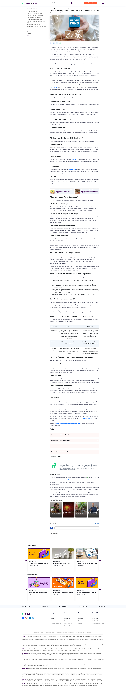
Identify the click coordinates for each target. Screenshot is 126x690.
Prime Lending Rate (78, 645)
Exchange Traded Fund (27, 650)
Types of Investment (80, 674)
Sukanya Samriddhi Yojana (52, 673)
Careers (52, 618)
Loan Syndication (86, 644)
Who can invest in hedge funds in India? (60, 440)
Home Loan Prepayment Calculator (34, 641)
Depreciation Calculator (48, 641)
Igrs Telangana (42, 653)
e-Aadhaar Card (98, 680)
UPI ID (96, 664)
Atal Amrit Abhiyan (92, 659)
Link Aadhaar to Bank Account (74, 680)
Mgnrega (30, 673)
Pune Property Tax (63, 654)
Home (51, 8)
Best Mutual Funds (89, 648)
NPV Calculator (90, 639)
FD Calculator (52, 638)
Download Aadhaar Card (46, 679)
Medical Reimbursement (60, 659)
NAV (79, 173)
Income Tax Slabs (57, 668)
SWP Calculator (98, 636)
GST (34, 668)
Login (97, 523)
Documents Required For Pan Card (72, 683)
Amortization (30, 654)
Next (97, 509)
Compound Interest (26, 665)
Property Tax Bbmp (74, 653)
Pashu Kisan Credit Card (67, 645)
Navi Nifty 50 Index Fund (70, 479)
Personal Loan (25, 606)
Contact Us (53, 620)
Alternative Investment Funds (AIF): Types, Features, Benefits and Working (64, 191)
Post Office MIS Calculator (47, 636)
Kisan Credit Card (44, 665)
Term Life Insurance (51, 658)
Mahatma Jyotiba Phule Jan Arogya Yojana (45, 659)
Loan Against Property (38, 654)
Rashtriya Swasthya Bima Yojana (68, 674)
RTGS (86, 664)
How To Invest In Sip (71, 648)
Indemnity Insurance (51, 661)
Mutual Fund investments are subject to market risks (68, 423)
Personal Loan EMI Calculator (34, 636)
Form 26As (91, 668)
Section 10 (29, 670)
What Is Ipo (31, 648)
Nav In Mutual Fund (80, 648)
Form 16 (63, 668)
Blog (54, 8)
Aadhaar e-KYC (64, 680)
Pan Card (36, 683)
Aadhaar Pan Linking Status (75, 679)
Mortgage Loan (55, 654)
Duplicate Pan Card (61, 683)
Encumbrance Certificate (64, 653)
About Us (53, 616)
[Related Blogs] (39, 553)
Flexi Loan (39, 644)
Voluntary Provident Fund (90, 674)
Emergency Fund (36, 645)
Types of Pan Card (74, 685)
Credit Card (39, 664)
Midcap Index (44, 650)
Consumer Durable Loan (58, 644)
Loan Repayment (78, 644)
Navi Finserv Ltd (95, 620)
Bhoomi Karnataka (88, 653)
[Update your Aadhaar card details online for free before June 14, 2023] (56, 510)
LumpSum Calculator (66, 638)
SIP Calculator (69, 636)
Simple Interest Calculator (27, 639)
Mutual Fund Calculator (27, 638)
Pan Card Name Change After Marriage (43, 685)
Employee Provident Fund (40, 673)
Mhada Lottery (95, 653)
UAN (33, 673)
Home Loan (44, 606)
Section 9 (68, 668)
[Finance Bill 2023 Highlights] (68, 510)
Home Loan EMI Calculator (59, 636)
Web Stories (80, 618)
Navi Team (61, 462)
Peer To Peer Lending (94, 644)
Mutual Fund (67, 625)
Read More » (32, 570)
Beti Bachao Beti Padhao (87, 673)
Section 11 (24, 670)
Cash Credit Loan (28, 645)
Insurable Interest (93, 658)
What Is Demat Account (39, 648)
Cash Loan (66, 616)
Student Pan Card (93, 685)
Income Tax (30, 668)
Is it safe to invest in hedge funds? (59, 446)
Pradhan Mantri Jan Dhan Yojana (43, 674)
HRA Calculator (60, 639)
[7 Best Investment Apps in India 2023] (93, 510)
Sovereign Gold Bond (49, 648)
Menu (103, 3)
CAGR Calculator (75, 639)
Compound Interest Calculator (40, 639)
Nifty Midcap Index (52, 650)
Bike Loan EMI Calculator (96, 638)
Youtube (80, 623)
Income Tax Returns (49, 668)
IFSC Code (34, 664)
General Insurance (61, 658)
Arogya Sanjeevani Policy (82, 659)
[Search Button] (71, 3)
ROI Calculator (97, 639)
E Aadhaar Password (85, 679)
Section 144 (34, 670)
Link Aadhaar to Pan (65, 685)
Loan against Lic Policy (69, 644)
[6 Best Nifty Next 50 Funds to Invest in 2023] (81, 510)
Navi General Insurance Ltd (98, 623)
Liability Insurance (60, 661)
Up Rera (77, 654)
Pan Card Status (30, 683)
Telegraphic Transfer (56, 664)
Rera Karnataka (71, 654)
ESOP (26, 674)
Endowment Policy (84, 658)
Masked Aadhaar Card (35, 680)
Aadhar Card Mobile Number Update (60, 679)
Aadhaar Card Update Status (54, 680)
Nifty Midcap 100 (67, 650)
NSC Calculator (67, 639)
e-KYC (50, 664)
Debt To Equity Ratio (35, 665)
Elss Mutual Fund (97, 648)
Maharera (81, 653)
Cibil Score (29, 664)
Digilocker (38, 679)
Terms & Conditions (96, 618)
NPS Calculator (90, 636)
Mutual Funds (59, 8)
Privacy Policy (95, 616)
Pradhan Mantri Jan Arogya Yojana (72, 658)
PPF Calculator (45, 638)
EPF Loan (52, 645)
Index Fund (63, 648)
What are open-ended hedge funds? (60, 435)
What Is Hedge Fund (36, 650)
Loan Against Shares (45, 645)
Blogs (35, 3)
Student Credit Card (65, 664)
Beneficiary (73, 664)
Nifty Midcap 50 (60, 650)
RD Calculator (58, 638)
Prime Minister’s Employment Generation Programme (69, 673)
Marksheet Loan (58, 645)
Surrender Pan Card (56, 685)
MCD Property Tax (48, 654)
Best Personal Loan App (47, 644)
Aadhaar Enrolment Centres (88, 680)
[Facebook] (23, 618)
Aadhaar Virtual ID (26, 680)
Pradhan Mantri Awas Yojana (52, 653)
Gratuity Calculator (52, 639)
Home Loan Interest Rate (33, 653)
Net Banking (45, 664)
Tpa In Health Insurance (71, 659)
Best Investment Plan (55, 674)
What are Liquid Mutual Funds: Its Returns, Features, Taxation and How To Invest (89, 191)
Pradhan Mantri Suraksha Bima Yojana (39, 658)
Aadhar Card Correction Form (97, 679)
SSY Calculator (76, 636)
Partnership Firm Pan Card (84, 685)
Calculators (101, 606)
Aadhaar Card (33, 679)
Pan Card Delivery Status (29, 685)
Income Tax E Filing (40, 668)
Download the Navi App (88, 418)
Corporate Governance (56, 623)
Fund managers (53, 87)
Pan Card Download (43, 683)
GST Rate (45, 670)
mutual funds (74, 159)
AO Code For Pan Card (85, 683)
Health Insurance (63, 606)
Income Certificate (75, 668)
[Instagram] (26, 618)
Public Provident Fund (84, 668)
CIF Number (100, 664)
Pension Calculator (37, 638)
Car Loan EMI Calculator (84, 638)
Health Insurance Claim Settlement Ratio (37, 661)
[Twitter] (33, 618)
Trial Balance (91, 664)
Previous (51, 509)
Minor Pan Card (93, 683)
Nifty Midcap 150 (75, 650)
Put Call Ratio (58, 648)
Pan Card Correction (51, 683)
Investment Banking (80, 664)
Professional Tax (98, 668)
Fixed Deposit (96, 673)
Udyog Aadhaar (44, 680)
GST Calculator (75, 638)
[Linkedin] (30, 618)
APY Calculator (83, 639)
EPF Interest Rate (32, 674)
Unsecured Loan (32, 644)
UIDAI (28, 679)
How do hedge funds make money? (59, 452)
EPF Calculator (83, 636)
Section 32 (39, 670)
